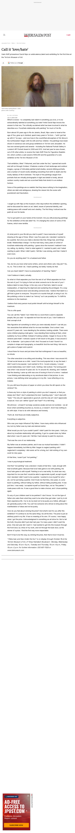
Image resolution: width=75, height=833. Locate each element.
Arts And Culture (21, 43)
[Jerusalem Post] (37, 36)
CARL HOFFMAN (13, 115)
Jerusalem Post (5, 43)
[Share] (3, 63)
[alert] (16, 812)
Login (69, 35)
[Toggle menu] (4, 35)
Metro (13, 43)
